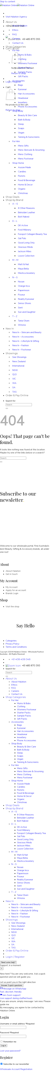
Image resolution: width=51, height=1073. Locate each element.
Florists (21, 175)
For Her (16, 50)
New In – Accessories (23, 336)
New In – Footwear (21, 349)
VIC (14, 378)
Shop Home (18, 163)
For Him (16, 141)
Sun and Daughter (26, 312)
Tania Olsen (23, 320)
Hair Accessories (26, 93)
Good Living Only (26, 242)
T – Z (14, 316)
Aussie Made (24, 167)
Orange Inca (24, 286)
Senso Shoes (24, 303)
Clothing (22, 59)
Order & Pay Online (17, 395)
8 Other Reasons (26, 208)
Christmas (23, 193)
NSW (15, 370)
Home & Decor (25, 184)
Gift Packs (23, 76)
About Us (11, 22)
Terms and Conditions (16, 646)
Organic (22, 188)
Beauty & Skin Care (27, 115)
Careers (15, 691)
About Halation (19, 25)
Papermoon (23, 290)
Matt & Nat (23, 264)
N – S (15, 277)
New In (10, 328)
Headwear (23, 98)
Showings (12, 353)
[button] (12, 48)
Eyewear (22, 89)
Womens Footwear (27, 63)
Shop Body (17, 111)
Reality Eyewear (26, 299)
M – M (15, 260)
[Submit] (7, 408)
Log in (3, 1045)
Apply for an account (16, 590)
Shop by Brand (14, 200)
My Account (12, 587)
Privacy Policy (12, 643)
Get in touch (12, 574)
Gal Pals (22, 238)
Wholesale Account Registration (16, 1069)
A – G (15, 203)
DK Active (23, 225)
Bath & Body (24, 119)
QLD (14, 374)
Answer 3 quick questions (11, 985)
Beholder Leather (26, 212)
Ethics (15, 30)
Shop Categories (16, 46)
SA (13, 387)
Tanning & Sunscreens (29, 137)
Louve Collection (26, 255)
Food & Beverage (26, 180)
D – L (14, 221)
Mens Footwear (25, 158)
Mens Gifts (23, 145)
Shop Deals (12, 197)
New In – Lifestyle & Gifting (25, 341)
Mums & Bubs (25, 54)
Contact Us (17, 43)
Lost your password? (10, 1050)
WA (14, 383)
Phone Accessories (27, 106)
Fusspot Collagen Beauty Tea (32, 234)
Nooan (21, 281)
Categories (11, 640)
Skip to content (7, 1)
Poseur (21, 294)
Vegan (21, 132)
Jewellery (22, 102)
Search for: (11, 400)
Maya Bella (23, 268)
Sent (20, 307)
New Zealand (19, 361)
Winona (22, 324)
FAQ (14, 34)
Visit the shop (12, 606)
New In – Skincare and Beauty (26, 332)
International (18, 365)
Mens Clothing (25, 154)
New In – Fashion (20, 345)
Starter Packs (23, 712)
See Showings (19, 357)
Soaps (21, 128)
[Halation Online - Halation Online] (17, 5)
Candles (22, 171)
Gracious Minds (25, 247)
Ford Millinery (24, 229)
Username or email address (17, 1023)
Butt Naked (23, 216)
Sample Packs (25, 72)
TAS (14, 391)
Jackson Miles (24, 251)
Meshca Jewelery (26, 273)
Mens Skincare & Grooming (31, 149)
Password (9, 1032)
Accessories (18, 80)
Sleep (21, 124)
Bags (20, 85)
